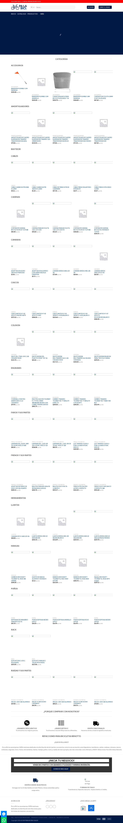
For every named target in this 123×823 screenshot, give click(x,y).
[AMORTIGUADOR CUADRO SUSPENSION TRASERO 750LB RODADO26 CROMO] (83, 123)
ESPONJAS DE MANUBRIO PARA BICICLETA (19, 620)
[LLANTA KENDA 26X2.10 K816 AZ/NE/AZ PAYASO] (103, 521)
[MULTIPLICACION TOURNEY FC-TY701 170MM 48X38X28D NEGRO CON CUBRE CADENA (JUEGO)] (41, 384)
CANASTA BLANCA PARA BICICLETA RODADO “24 (61, 97)
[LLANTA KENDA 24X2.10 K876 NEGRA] (41, 521)
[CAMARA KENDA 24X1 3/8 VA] (83, 256)
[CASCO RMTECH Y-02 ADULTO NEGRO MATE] (20, 299)
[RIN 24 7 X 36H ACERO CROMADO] (83, 687)
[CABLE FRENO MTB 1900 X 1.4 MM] (103, 172)
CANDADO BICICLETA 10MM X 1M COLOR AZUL (103, 97)
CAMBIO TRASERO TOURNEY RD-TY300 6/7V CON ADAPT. (82, 400)
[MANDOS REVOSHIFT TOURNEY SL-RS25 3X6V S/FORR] (62, 562)
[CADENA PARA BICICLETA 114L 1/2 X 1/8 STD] (62, 213)
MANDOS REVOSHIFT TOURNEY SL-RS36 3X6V (81, 578)
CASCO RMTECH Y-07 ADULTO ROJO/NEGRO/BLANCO (101, 315)
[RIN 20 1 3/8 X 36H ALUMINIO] (20, 687)
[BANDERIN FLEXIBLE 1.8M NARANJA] (83, 82)
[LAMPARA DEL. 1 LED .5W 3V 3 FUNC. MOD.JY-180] (62, 429)
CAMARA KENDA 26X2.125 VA (61, 271)
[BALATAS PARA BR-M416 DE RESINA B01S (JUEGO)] (41, 472)
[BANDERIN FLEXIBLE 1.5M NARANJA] (20, 78)
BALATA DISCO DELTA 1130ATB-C (60, 487)
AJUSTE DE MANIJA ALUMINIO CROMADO (39, 578)
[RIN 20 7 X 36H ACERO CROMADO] (41, 687)
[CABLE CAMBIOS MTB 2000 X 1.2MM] (20, 172)
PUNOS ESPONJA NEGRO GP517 (40, 620)
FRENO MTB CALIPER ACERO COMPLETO (80, 487)
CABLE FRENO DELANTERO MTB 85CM (82, 188)
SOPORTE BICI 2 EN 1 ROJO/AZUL (18, 661)
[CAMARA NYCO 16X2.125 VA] (20, 521)
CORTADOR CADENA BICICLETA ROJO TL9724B (19, 229)
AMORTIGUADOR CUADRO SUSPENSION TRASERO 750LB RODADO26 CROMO (82, 139)
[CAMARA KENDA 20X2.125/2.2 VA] (103, 256)
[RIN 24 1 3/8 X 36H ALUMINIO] (103, 687)
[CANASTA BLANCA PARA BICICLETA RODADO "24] (62, 82)
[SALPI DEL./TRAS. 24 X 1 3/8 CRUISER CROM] (20, 342)
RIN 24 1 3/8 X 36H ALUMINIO (103, 702)
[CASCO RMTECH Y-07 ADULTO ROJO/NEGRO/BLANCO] (103, 299)
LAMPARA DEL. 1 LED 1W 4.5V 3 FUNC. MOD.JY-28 (40, 444)
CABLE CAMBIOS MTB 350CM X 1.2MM (39, 188)
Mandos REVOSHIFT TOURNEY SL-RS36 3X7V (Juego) (102, 578)
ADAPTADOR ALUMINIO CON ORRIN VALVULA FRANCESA (40, 272)
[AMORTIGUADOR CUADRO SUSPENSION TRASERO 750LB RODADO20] (103, 123)
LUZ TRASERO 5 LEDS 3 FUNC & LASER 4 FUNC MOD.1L (81, 445)
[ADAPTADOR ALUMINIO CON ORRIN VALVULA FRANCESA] (41, 256)
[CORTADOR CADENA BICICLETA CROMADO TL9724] (103, 213)
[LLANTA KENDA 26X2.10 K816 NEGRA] (83, 521)
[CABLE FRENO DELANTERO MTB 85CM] (83, 172)
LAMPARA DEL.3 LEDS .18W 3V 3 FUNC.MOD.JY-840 (20, 444)
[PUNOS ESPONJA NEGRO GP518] (103, 605)
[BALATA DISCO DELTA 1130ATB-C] (62, 472)
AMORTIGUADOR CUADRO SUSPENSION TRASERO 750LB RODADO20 (103, 139)
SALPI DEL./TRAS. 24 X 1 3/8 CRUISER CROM (20, 357)
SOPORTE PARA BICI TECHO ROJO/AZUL (39, 661)
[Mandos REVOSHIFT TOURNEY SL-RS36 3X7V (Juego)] (103, 562)
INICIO (13, 14)
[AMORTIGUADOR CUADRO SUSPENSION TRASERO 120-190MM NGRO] (41, 123)
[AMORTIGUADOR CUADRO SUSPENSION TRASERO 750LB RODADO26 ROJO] (62, 123)
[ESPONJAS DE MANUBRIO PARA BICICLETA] (20, 605)
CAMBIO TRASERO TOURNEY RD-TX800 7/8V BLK (102, 400)
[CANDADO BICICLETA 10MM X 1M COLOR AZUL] (103, 82)
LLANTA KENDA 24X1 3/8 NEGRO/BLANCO (61, 537)
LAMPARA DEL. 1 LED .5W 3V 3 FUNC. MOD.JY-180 (62, 444)
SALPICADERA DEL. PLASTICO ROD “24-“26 (39, 357)
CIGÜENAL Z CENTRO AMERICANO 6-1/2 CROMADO (18, 400)
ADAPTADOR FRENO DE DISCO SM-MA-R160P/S (19, 487)
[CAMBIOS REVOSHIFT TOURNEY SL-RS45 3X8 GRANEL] (20, 562)
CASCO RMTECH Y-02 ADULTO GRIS (39, 314)
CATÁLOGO (21, 14)
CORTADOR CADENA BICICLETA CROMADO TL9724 (101, 229)
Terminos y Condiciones (39, 817)
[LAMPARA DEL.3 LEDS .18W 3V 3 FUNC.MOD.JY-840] (20, 429)
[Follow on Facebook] (107, 1)
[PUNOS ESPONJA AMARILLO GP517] (62, 605)
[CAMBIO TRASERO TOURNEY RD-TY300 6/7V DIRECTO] (62, 384)
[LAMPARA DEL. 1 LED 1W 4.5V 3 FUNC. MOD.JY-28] (41, 429)
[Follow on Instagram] (109, 1)
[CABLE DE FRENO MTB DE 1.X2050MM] (62, 172)
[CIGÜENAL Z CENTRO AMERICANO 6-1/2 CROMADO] (20, 384)
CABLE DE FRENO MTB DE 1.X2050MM (61, 188)
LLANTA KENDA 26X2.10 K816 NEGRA (81, 537)
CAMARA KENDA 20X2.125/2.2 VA (99, 271)
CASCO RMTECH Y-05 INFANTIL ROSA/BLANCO (61, 314)
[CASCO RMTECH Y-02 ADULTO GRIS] (41, 299)
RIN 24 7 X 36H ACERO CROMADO (81, 702)
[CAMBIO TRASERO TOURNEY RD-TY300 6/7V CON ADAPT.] (83, 384)
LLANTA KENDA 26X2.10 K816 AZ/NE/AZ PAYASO (102, 537)
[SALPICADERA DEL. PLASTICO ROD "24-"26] (41, 342)
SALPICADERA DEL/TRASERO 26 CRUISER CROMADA (82, 358)
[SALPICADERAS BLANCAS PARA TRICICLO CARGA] (103, 342)
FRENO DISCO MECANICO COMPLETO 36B (102, 487)
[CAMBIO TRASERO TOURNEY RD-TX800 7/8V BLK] (103, 384)
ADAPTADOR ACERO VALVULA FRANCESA (18, 271)
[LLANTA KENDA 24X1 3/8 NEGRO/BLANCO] (62, 521)
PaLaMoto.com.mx (63, 817)
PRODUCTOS (32, 14)
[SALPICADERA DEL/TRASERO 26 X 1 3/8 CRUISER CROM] (62, 342)
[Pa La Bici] (19, 7)
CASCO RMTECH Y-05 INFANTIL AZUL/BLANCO (81, 314)
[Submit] (73, 7)
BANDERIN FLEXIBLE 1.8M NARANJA (82, 97)
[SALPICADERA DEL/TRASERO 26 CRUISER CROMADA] (83, 342)
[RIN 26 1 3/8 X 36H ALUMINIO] (62, 687)
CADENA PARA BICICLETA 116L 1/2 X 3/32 (40, 229)
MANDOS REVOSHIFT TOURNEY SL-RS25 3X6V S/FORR (60, 578)
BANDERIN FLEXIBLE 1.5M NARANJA (19, 89)
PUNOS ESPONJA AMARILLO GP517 (62, 620)
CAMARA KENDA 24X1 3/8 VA (82, 271)
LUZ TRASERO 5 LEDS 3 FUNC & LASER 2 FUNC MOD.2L (101, 445)
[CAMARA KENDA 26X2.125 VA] (62, 256)
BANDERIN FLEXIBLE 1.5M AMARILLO (40, 97)
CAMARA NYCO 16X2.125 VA (20, 536)
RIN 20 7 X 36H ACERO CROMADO (39, 702)
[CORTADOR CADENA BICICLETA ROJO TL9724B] (20, 213)
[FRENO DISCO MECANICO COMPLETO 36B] (103, 472)
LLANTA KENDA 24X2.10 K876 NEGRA (39, 537)
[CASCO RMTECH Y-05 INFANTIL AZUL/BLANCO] (83, 299)
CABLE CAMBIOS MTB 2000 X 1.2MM (20, 188)
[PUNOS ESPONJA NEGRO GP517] (41, 605)
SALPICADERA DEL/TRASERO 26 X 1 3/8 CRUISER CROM (60, 358)
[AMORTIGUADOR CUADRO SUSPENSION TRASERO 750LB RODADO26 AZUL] (20, 123)
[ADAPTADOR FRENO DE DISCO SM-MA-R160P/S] (20, 472)
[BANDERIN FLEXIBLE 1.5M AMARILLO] (41, 82)
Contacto (52, 817)
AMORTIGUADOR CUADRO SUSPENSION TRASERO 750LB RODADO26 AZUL (20, 139)
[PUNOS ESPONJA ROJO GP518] (83, 605)
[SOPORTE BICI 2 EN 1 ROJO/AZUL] (20, 646)
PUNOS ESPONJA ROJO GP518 (81, 620)
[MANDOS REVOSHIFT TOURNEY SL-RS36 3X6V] (83, 562)
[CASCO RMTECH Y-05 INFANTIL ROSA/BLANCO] (62, 299)
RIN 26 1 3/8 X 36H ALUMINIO (62, 702)
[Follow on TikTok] (111, 1)
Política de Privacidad (22, 817)
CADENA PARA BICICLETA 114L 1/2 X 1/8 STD (61, 229)
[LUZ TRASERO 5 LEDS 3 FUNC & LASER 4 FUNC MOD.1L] (83, 429)
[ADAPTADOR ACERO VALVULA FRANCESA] (20, 256)
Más (42, 14)
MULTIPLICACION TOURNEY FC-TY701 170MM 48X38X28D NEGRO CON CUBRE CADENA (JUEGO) (41, 401)
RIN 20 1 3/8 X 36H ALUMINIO (20, 702)
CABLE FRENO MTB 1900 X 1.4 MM (102, 188)
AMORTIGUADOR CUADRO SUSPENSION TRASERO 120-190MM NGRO (41, 139)
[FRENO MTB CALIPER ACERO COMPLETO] (83, 472)
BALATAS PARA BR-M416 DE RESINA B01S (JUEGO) (41, 487)
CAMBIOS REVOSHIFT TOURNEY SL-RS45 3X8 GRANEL (18, 578)
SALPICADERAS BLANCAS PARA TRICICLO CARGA (102, 357)
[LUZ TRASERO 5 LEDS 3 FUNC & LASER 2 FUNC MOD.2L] (103, 429)
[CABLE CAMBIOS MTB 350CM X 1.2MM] (41, 172)
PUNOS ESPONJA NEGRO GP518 (102, 620)
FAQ (12, 817)
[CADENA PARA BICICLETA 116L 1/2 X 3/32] (41, 213)
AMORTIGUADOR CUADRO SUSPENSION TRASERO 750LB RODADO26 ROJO (62, 139)
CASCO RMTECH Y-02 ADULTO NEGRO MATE (18, 314)
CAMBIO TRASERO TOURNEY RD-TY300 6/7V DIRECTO (61, 400)
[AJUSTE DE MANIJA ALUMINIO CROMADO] (41, 562)
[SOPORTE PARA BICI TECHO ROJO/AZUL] (41, 646)
